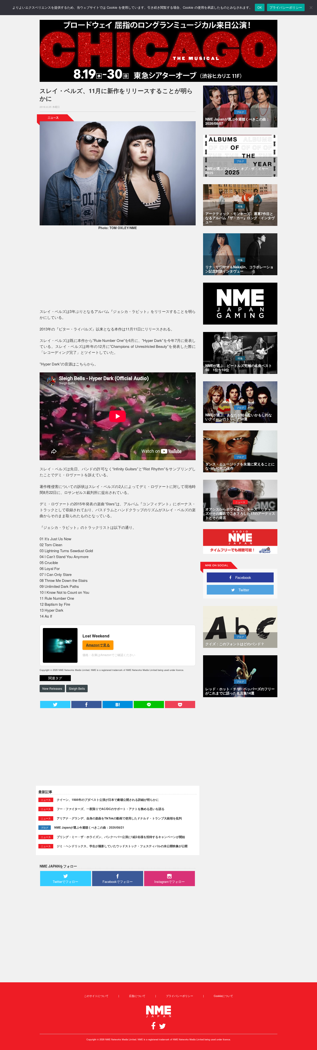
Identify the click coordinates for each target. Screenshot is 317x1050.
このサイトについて (96, 996)
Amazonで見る (98, 644)
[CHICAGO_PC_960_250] (158, 51)
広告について (137, 996)
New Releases (52, 688)
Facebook (241, 577)
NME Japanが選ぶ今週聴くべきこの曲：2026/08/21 (89, 827)
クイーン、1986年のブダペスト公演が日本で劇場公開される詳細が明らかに (108, 799)
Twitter (242, 589)
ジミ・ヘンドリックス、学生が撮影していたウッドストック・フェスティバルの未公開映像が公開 (122, 846)
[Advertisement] (118, 270)
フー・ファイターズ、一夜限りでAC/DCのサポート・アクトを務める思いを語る (110, 809)
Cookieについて (223, 996)
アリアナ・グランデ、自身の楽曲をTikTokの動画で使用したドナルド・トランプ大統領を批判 (119, 818)
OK (259, 7)
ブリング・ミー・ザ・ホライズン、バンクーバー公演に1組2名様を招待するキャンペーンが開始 (121, 837)
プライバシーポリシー (179, 996)
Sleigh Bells (77, 688)
